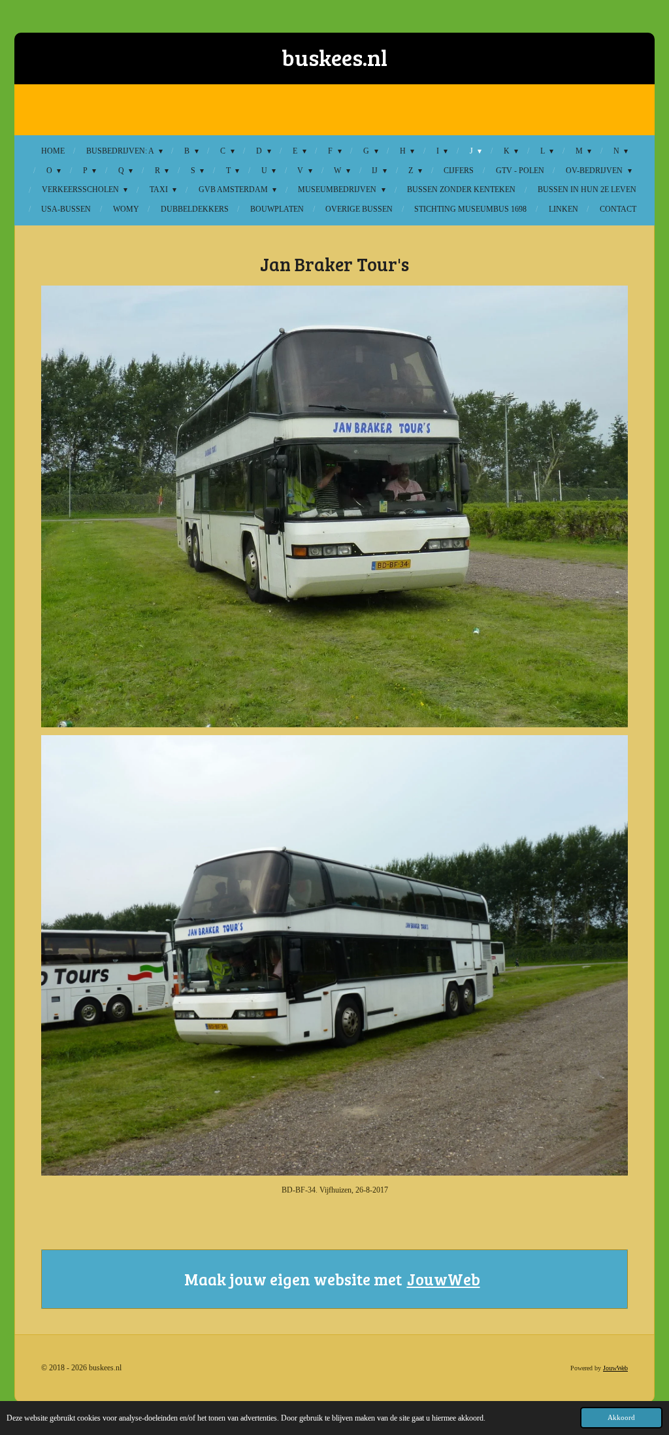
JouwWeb (443, 1279)
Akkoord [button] (621, 1417)
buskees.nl (334, 57)
